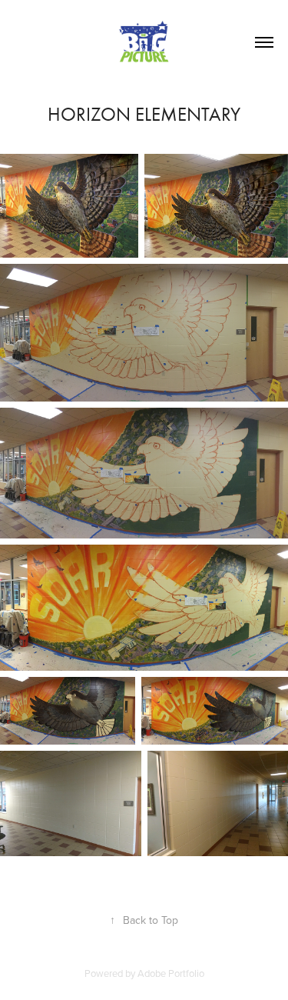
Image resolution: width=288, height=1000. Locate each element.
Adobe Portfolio (170, 973)
